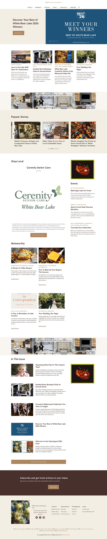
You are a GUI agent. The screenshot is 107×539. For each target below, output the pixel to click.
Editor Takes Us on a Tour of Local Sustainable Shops (51, 142)
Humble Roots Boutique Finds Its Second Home (42, 70)
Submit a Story (55, 511)
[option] (25, 135)
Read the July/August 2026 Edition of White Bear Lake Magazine (40, 512)
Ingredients (15, 265)
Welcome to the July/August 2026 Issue (48, 442)
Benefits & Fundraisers (78, 204)
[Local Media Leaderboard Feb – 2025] (53, 108)
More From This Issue (38, 462)
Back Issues (64, 511)
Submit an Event (56, 509)
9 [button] (57, 148)
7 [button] (55, 148)
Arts (34, 64)
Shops (50, 64)
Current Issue (85, 509)
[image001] (82, 179)
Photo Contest (16, 64)
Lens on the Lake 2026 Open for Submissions (19, 68)
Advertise (74, 511)
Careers (74, 514)
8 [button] (56, 148)
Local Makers (62, 66)
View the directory (38, 235)
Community (88, 223)
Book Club (14, 311)
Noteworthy (81, 64)
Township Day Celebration (81, 228)
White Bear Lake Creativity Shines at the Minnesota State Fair (64, 71)
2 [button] (49, 148)
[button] (13, 133)
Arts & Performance (77, 188)
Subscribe (53, 487)
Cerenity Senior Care (39, 167)
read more (15, 279)
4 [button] (51, 148)
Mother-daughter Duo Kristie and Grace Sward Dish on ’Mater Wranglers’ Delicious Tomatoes (82, 143)
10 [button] (58, 148)
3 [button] (50, 148)
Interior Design (42, 64)
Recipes (31, 265)
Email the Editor (56, 514)
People (70, 66)
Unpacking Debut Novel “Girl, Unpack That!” (50, 366)
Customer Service (65, 514)
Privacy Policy (66, 535)
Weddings (89, 64)
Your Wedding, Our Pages (84, 68)
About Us (74, 509)
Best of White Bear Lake (88, 511)
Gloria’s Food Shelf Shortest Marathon (82, 208)
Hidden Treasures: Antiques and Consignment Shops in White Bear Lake (24, 143)
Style (35, 66)
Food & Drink (75, 225)
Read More (18, 33)
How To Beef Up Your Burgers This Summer (50, 271)
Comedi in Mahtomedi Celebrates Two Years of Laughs (50, 405)
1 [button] (48, 148)
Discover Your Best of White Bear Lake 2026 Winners (25, 23)
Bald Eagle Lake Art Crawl (81, 190)
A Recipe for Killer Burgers (21, 268)
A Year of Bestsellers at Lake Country (22, 314)
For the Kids (84, 225)
